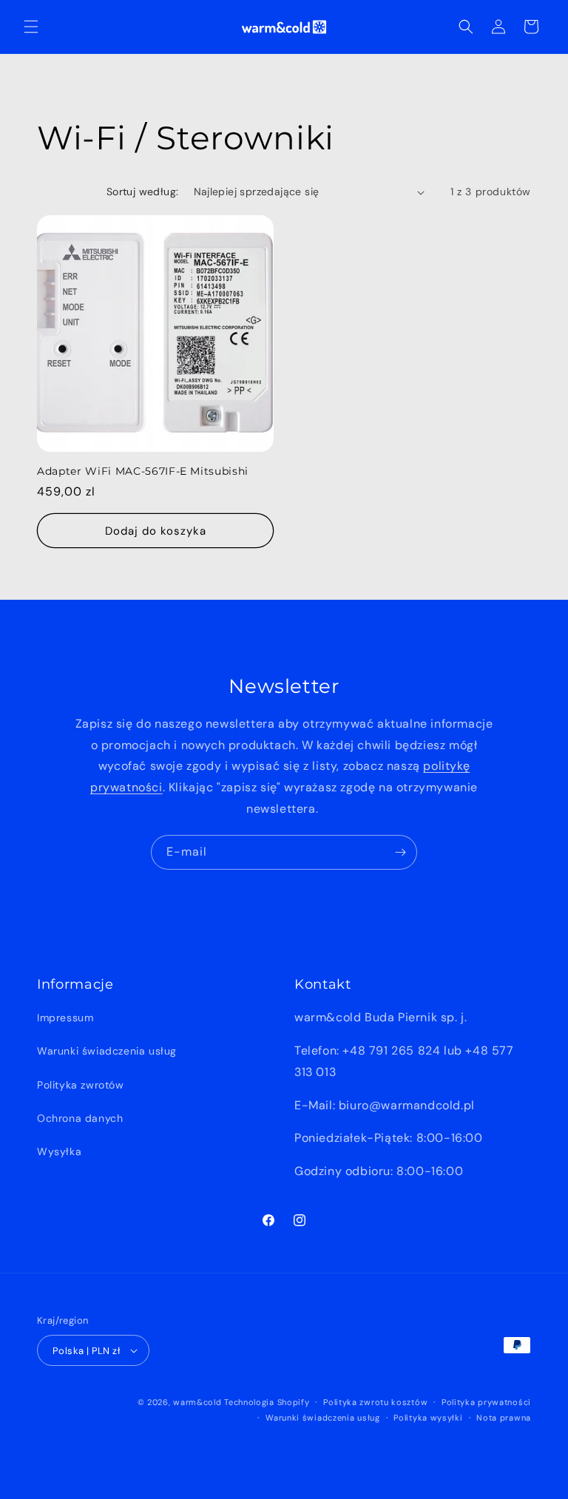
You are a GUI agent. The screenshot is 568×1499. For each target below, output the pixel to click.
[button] (31, 26)
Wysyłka (59, 1151)
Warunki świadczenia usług (107, 1051)
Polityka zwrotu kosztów (375, 1402)
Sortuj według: (142, 191)
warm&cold (197, 1402)
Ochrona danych (80, 1118)
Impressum (65, 1017)
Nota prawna (503, 1417)
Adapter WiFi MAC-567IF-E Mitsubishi (142, 471)
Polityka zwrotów (80, 1085)
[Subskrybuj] (400, 852)
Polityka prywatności (486, 1402)
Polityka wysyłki (427, 1417)
